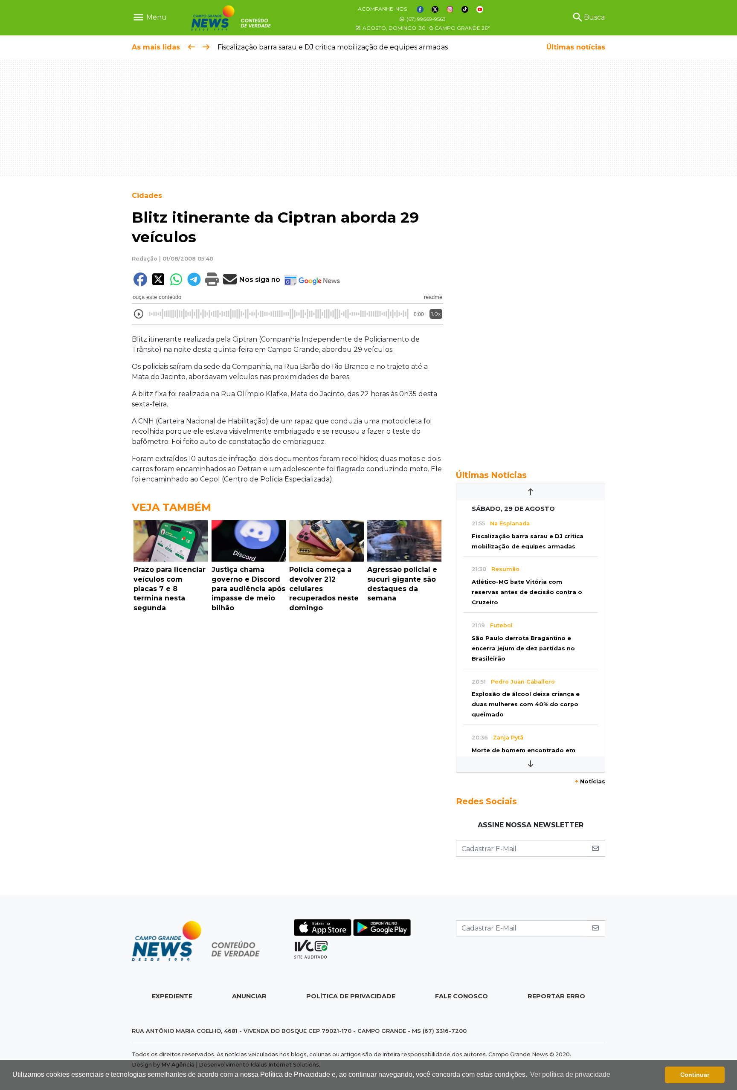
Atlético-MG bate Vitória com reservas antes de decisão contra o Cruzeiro (527, 592)
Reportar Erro (556, 996)
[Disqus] (287, 733)
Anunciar (249, 996)
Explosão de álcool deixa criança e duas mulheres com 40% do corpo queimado (526, 704)
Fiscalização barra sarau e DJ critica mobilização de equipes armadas (333, 47)
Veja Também (171, 507)
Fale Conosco (461, 996)
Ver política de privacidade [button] (570, 1074)
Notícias (590, 781)
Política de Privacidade (350, 996)
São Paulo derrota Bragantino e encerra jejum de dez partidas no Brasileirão (523, 648)
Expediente (172, 996)
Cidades (147, 195)
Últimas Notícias (491, 475)
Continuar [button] (694, 1074)
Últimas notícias (575, 47)
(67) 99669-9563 (425, 19)
